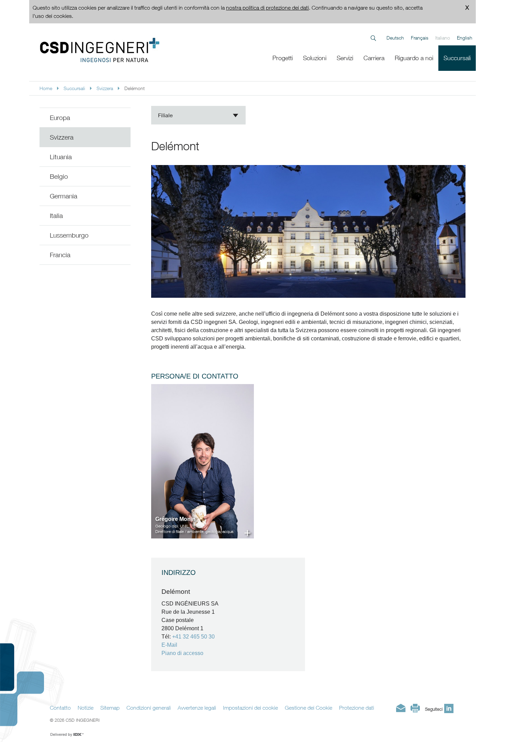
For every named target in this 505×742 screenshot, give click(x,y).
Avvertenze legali (197, 708)
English (464, 38)
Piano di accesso (182, 653)
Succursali (74, 88)
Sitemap (110, 708)
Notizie (85, 708)
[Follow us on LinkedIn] (448, 708)
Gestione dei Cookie (308, 708)
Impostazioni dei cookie (250, 708)
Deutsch (395, 38)
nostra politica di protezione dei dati (267, 7)
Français (419, 38)
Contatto (60, 708)
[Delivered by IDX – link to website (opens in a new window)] (67, 735)
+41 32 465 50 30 (193, 637)
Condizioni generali (148, 708)
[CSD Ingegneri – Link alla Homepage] (127, 50)
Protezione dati (356, 708)
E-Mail (169, 645)
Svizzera (105, 88)
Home (46, 88)
